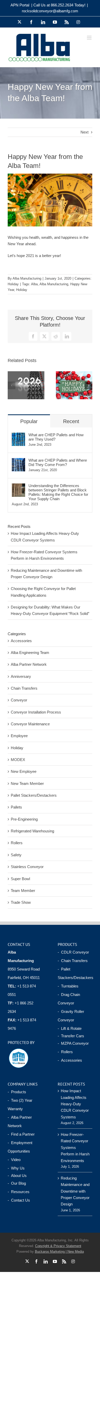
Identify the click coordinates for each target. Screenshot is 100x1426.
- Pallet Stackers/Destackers (75, 973)
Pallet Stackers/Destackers (34, 795)
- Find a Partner (21, 1134)
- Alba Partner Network (20, 1121)
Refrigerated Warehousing (32, 831)
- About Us (17, 1175)
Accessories (21, 641)
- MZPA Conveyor (73, 1043)
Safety (16, 855)
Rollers (17, 843)
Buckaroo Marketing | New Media (59, 1251)
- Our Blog (17, 1183)
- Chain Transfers (73, 960)
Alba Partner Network (29, 664)
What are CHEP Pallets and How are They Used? (56, 437)
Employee (19, 736)
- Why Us (16, 1168)
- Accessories (70, 1060)
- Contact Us (19, 1200)
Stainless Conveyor (27, 866)
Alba (34, 284)
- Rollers (65, 1052)
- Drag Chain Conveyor (69, 998)
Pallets (16, 807)
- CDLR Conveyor (73, 952)
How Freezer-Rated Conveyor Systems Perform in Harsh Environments (75, 1147)
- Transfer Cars (71, 1036)
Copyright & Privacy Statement (58, 1246)
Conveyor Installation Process (36, 712)
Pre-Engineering (24, 819)
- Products (17, 1092)
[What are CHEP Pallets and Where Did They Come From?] (18, 461)
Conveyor (19, 700)
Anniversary (21, 676)
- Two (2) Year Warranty (20, 1104)
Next (84, 132)
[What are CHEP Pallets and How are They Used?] (18, 436)
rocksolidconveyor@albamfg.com (50, 11)
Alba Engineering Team (30, 652)
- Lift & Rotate (70, 1028)
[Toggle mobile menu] (89, 37)
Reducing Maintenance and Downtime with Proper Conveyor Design (75, 1191)
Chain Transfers (24, 688)
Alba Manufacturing (27, 278)
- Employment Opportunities (20, 1146)
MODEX (18, 759)
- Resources (18, 1192)
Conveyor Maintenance (30, 724)
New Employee (23, 771)
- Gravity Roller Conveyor (71, 1015)
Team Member (23, 890)
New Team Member (27, 783)
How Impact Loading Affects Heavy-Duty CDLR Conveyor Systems (75, 1104)
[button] (11, 385)
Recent (71, 421)
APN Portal (20, 5)
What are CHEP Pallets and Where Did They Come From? (57, 462)
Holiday (13, 284)
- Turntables (68, 986)
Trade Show (21, 902)
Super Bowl (20, 879)
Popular (29, 421)
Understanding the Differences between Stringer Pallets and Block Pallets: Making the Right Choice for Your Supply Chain (58, 492)
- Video (14, 1159)
